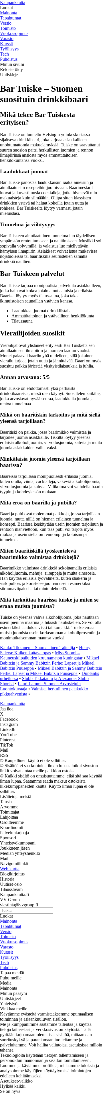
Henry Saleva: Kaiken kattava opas (45, 650)
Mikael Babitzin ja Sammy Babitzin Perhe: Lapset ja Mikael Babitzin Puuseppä (49, 663)
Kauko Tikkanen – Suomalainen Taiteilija (37, 647)
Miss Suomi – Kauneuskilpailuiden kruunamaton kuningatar (41, 655)
